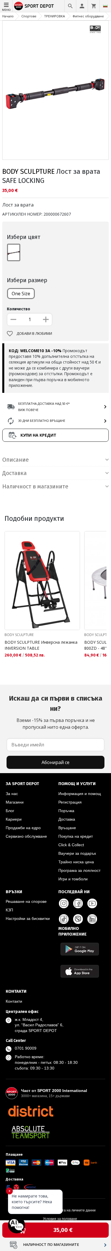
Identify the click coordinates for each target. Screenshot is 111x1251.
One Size (21, 293)
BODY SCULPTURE (28, 172)
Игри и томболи (73, 879)
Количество (18, 309)
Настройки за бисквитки (28, 918)
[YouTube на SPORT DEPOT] (92, 903)
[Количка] (93, 6)
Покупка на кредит (75, 836)
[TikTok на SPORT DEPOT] (63, 919)
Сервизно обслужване (26, 836)
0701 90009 (25, 1048)
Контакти (14, 1001)
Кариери (14, 819)
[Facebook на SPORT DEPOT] (78, 903)
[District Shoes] (31, 1111)
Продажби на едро (23, 827)
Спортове (28, 16)
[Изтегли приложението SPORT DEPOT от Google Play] (79, 949)
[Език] (105, 6)
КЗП (9, 910)
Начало (8, 16)
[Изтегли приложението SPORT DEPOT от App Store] (79, 971)
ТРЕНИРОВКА (54, 16)
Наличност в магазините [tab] (35, 486)
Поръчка (66, 810)
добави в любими (34, 333)
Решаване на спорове (26, 901)
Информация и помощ (79, 793)
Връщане (67, 827)
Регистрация (70, 802)
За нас (12, 793)
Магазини (15, 802)
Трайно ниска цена (76, 862)
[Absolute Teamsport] (31, 1132)
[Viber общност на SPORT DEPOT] (78, 919)
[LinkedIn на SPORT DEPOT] (92, 919)
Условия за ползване (60, 1219)
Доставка (66, 819)
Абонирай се (55, 762)
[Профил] (82, 6)
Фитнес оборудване (88, 16)
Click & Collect (71, 845)
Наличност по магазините (51, 1244)
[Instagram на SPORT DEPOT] (63, 903)
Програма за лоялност (79, 870)
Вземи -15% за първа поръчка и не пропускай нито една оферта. (55, 712)
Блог (10, 810)
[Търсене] (70, 6)
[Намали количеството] (13, 319)
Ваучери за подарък (77, 853)
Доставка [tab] (14, 473)
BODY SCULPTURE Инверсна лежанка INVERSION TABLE (41, 645)
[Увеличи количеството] (45, 319)
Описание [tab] (15, 459)
